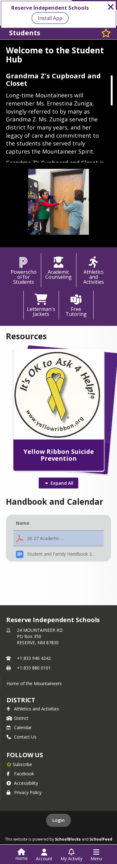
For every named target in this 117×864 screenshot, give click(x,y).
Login (58, 820)
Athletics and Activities (36, 709)
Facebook (24, 774)
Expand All (62, 483)
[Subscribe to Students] (106, 33)
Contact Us (25, 737)
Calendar (23, 727)
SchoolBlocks (68, 839)
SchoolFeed (101, 839)
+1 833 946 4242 (34, 658)
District (21, 718)
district (21, 700)
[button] (58, 538)
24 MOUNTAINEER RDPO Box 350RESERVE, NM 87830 (40, 636)
